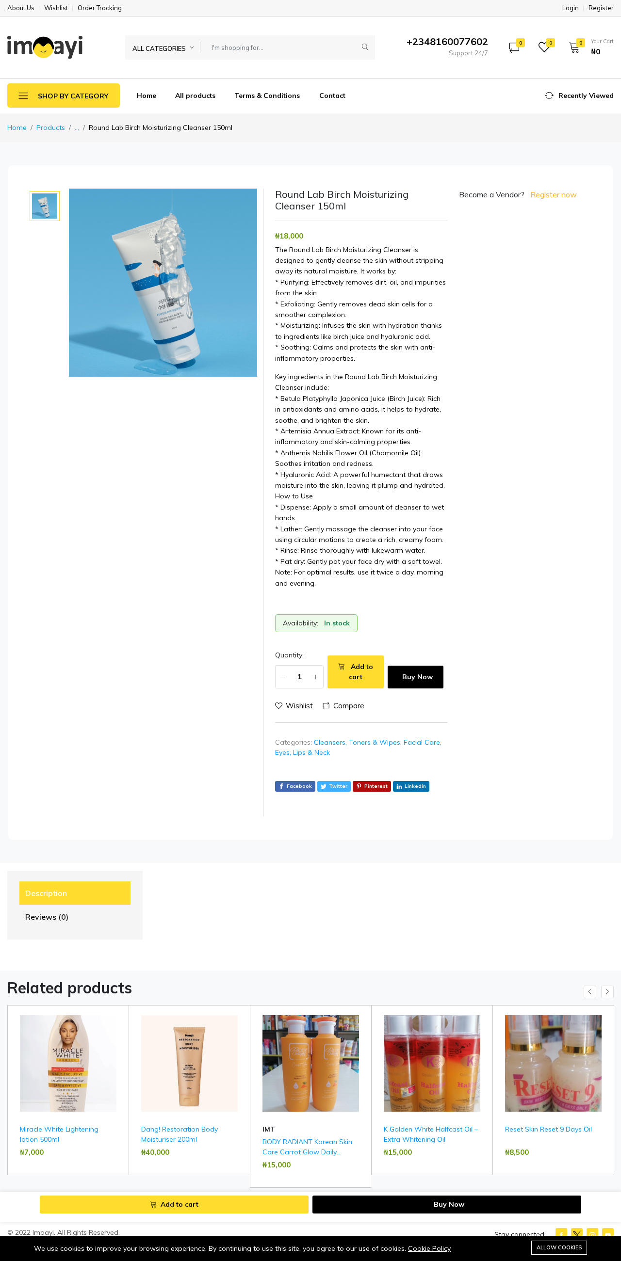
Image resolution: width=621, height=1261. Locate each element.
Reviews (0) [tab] (46, 917)
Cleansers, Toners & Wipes (357, 742)
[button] (588, 47)
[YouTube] (608, 1234)
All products (195, 95)
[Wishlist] (117, 1031)
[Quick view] (117, 1018)
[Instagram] (592, 1234)
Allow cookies (559, 1247)
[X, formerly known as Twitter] (577, 1234)
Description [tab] (46, 893)
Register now (553, 194)
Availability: (300, 623)
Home (146, 95)
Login (570, 8)
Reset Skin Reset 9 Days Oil (548, 1129)
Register (601, 8)
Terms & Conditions (267, 95)
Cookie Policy (429, 1248)
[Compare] (117, 1043)
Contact (332, 95)
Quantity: (289, 655)
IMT (268, 1129)
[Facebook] (561, 1234)
